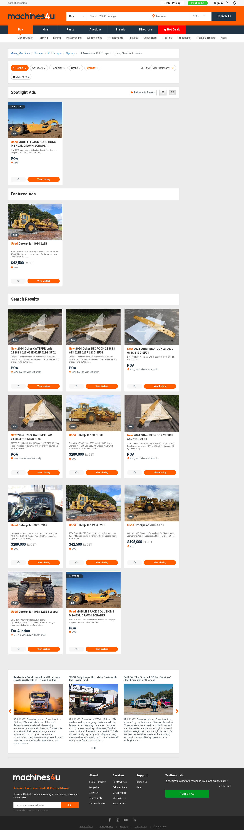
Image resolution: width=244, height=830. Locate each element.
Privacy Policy (106, 826)
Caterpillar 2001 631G (87, 435)
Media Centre (119, 798)
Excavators (150, 37)
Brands (120, 29)
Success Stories (97, 803)
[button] (92, 748)
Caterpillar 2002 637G (145, 525)
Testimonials (95, 798)
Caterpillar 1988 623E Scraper (35, 611)
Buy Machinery (120, 782)
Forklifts (133, 37)
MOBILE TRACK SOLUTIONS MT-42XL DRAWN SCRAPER (33, 144)
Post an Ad (197, 3)
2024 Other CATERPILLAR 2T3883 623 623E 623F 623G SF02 (33, 350)
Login (92, 781)
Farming (43, 37)
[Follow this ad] (18, 179)
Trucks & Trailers (205, 37)
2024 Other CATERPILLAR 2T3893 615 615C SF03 (31, 437)
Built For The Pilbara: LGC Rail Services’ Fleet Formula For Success (147, 678)
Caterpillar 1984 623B (29, 243)
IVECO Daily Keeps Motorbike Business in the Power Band (93, 678)
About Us (93, 792)
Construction (25, 37)
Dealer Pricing (119, 793)
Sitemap (124, 826)
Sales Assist (119, 803)
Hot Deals (173, 29)
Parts (70, 29)
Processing (184, 37)
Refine (19, 67)
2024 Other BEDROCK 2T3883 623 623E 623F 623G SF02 (92, 350)
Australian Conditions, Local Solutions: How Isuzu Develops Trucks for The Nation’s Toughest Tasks (37, 679)
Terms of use (86, 826)
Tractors (167, 37)
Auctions (95, 29)
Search (222, 16)
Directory (145, 29)
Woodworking (94, 37)
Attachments (115, 37)
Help (138, 787)
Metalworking (74, 37)
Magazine (94, 787)
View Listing (43, 179)
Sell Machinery (120, 787)
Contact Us (141, 782)
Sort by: (145, 67)
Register (102, 781)
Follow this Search (144, 92)
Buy (20, 29)
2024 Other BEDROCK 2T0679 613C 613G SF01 (150, 350)
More (224, 37)
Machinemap (141, 826)
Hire (45, 29)
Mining (57, 37)
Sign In (218, 3)
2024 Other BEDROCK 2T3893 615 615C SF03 (150, 437)
